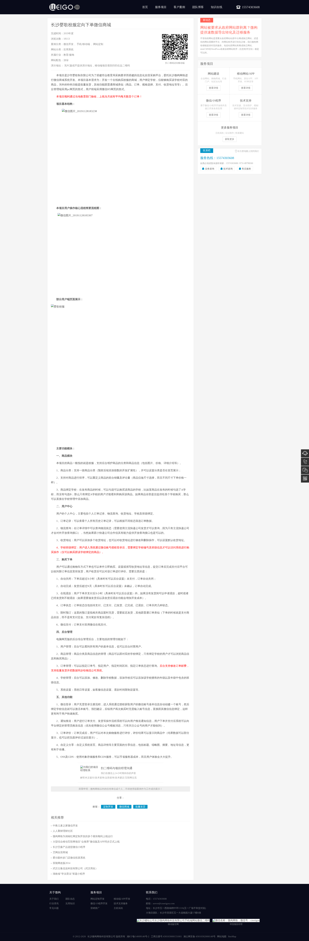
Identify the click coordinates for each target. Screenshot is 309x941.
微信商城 (124, 806)
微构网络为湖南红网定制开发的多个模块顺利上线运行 (83, 836)
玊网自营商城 (60, 852)
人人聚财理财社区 (63, 831)
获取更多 (229, 139)
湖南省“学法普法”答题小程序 (69, 873)
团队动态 (70, 898)
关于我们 (54, 898)
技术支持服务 (121, 903)
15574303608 (305, 462)
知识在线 (216, 7)
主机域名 (219, 133)
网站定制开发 (97, 898)
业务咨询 (209, 168)
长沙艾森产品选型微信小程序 (69, 847)
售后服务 (246, 168)
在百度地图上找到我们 (248, 151)
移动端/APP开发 (122, 898)
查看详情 (213, 88)
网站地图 (221, 936)
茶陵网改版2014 (61, 863)
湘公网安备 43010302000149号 (199, 936)
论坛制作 (229, 133)
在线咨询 (305, 453)
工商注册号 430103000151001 (166, 936)
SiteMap (232, 936)
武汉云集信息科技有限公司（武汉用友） (75, 868)
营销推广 (95, 908)
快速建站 (239, 133)
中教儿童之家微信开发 (65, 825)
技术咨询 (228, 168)
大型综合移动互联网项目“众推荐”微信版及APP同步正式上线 (86, 841)
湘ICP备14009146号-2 (138, 936)
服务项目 (160, 7)
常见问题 (54, 908)
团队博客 (198, 7)
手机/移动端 (83, 44)
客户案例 (179, 7)
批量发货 (140, 806)
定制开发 (108, 806)
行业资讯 (54, 903)
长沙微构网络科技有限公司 (101, 936)
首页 (145, 7)
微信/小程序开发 (98, 903)
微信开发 (68, 44)
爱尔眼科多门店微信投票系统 (69, 857)
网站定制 (98, 44)
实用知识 (70, 903)
